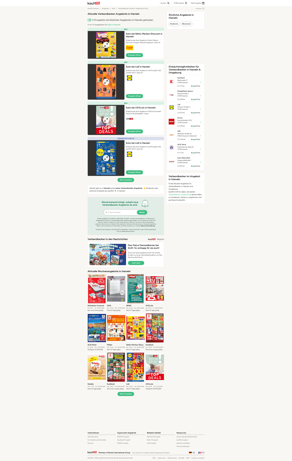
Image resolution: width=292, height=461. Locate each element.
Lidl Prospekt (151, 443)
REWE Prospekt (122, 443)
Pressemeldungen (183, 446)
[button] (126, 43)
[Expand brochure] (106, 45)
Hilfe (154, 458)
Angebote (105, 8)
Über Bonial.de (93, 437)
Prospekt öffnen (134, 55)
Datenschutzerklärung (148, 226)
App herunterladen (183, 443)
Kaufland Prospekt (123, 440)
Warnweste (186, 24)
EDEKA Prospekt (123, 437)
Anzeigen (199, 8)
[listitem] (97, 293)
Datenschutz (172, 458)
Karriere (90, 443)
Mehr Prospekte (126, 180)
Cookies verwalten (197, 458)
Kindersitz (174, 24)
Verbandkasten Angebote (179, 194)
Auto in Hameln (114, 25)
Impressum (162, 458)
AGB (187, 458)
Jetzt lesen (136, 263)
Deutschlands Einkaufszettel (187, 437)
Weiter (142, 212)
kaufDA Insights (182, 440)
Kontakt (181, 458)
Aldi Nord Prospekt (153, 437)
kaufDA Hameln (93, 8)
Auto (113, 8)
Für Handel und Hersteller (97, 440)
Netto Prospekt (152, 440)
